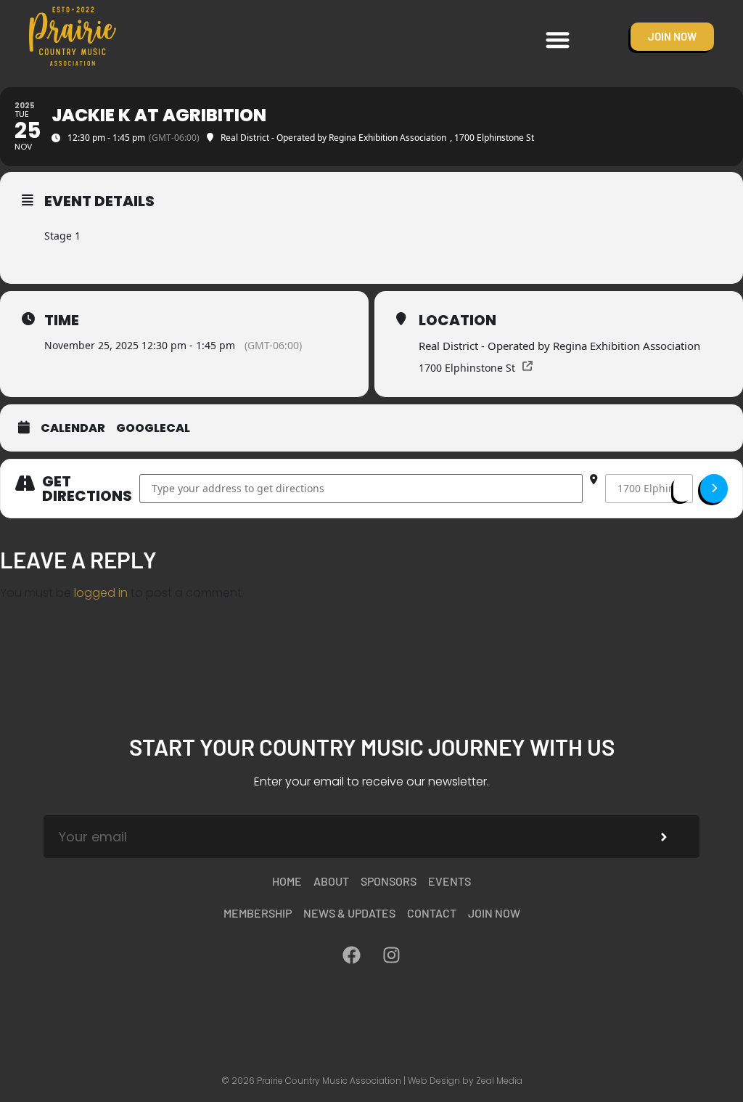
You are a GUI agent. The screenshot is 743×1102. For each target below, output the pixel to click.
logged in (101, 592)
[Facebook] (352, 954)
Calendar (73, 428)
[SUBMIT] (663, 836)
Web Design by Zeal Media (465, 1080)
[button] (558, 39)
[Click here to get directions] (714, 488)
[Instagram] (392, 954)
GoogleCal (153, 428)
